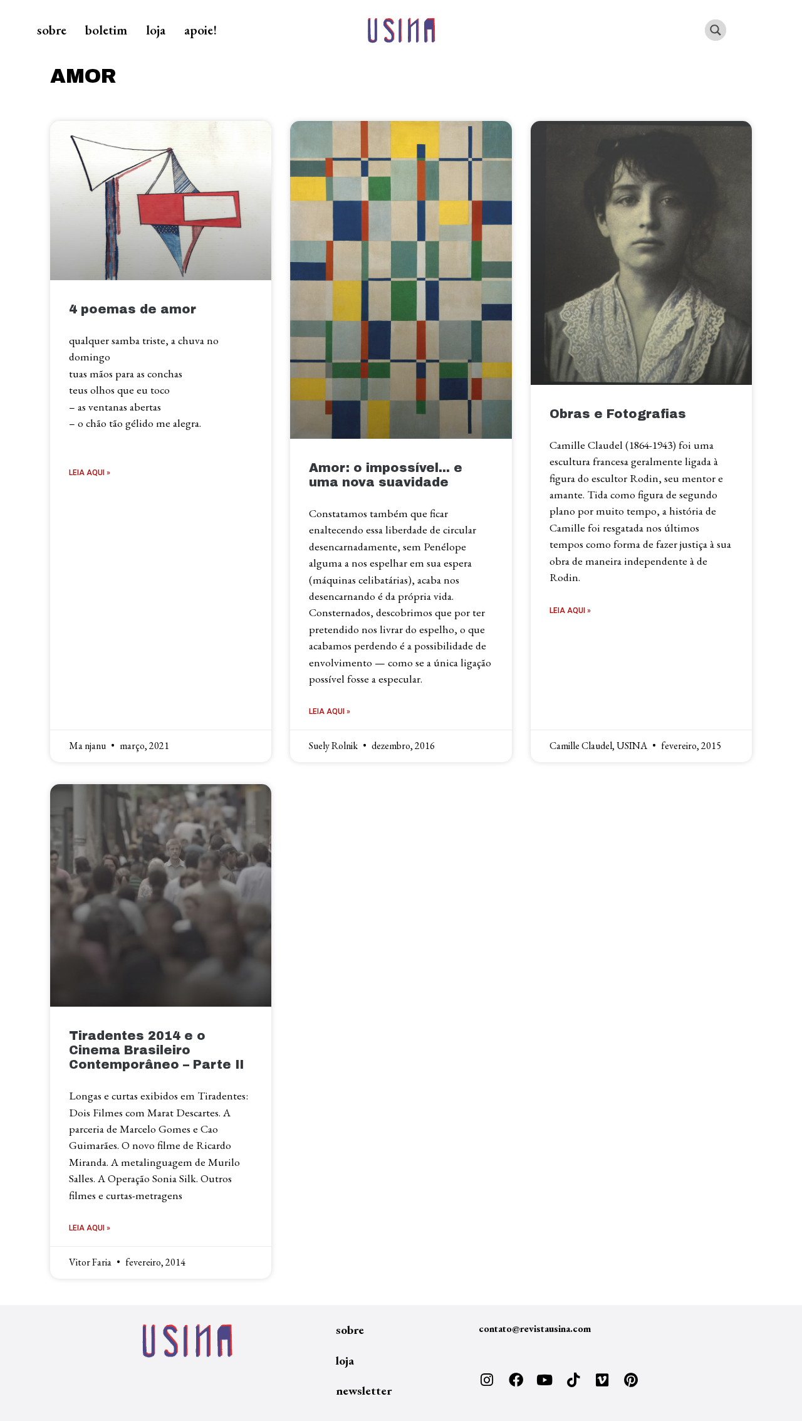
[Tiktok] (573, 1380)
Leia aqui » (89, 472)
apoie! (200, 29)
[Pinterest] (631, 1380)
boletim (106, 29)
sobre (51, 29)
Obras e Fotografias (617, 414)
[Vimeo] (602, 1380)
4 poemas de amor (132, 309)
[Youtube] (544, 1380)
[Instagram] (486, 1380)
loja (155, 29)
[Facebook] (515, 1380)
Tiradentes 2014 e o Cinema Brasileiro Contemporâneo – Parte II (156, 1050)
